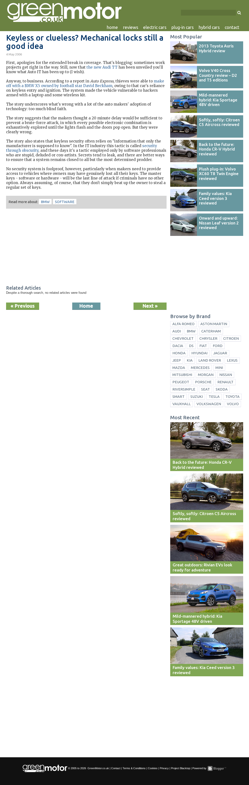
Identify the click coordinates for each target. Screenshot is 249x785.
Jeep (176, 360)
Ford (217, 346)
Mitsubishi (182, 375)
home (112, 27)
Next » (150, 306)
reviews (130, 27)
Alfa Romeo (183, 324)
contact (232, 27)
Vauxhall (181, 404)
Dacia (177, 346)
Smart (178, 396)
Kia (190, 360)
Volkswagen (208, 404)
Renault (225, 382)
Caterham (211, 331)
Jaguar (220, 353)
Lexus (232, 360)
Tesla (214, 396)
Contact (115, 768)
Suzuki (196, 396)
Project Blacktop (180, 768)
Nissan (225, 375)
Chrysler (208, 338)
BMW (45, 202)
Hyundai (199, 353)
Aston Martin (213, 324)
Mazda (178, 368)
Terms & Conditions (134, 768)
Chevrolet (183, 338)
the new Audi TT (102, 67)
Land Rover (209, 360)
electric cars (154, 27)
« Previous (23, 306)
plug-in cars (182, 27)
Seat (205, 389)
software (64, 202)
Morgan (205, 375)
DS (191, 346)
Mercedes (200, 368)
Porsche (203, 382)
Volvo (233, 404)
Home (86, 306)
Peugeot (180, 382)
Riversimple (183, 389)
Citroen (231, 338)
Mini (219, 368)
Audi (176, 331)
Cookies (153, 768)
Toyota (232, 396)
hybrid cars (209, 27)
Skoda (222, 389)
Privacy (164, 768)
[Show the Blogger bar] (217, 768)
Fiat (203, 346)
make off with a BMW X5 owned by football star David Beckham (85, 83)
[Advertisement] (86, 248)
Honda (179, 353)
